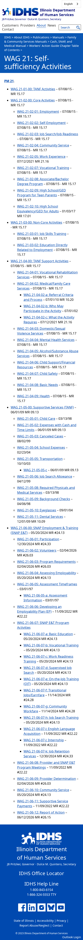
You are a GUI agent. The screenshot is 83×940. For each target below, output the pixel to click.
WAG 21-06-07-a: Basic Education (48, 634)
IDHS (7, 37)
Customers (10, 25)
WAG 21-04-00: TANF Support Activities (39, 261)
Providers (27, 25)
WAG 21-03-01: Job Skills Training (41, 233)
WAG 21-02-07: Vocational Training (43, 168)
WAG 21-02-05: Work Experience (41, 156)
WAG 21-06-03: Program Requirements (46, 561)
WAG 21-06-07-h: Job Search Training (51, 717)
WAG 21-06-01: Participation (38, 539)
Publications (41, 37)
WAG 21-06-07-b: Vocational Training (51, 645)
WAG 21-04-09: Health (33, 396)
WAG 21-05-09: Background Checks (43, 499)
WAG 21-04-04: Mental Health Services (46, 340)
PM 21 (9, 81)
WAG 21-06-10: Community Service (43, 790)
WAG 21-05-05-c (35, 470)
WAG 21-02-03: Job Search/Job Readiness (47, 134)
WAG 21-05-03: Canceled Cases (40, 436)
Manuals (58, 37)
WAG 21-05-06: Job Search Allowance (44, 476)
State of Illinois (24, 921)
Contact (8, 29)
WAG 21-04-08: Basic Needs (37, 385)
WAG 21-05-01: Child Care (36, 418)
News (52, 25)
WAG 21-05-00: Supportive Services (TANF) (42, 407)
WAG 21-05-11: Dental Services (40, 516)
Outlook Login (71, 937)
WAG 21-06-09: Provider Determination (46, 778)
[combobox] (71, 4)
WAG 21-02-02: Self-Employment (41, 123)
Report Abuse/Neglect (34, 925)
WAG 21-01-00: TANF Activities (33, 89)
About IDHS (22, 37)
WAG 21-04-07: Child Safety (37, 373)
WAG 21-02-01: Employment (38, 111)
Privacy (61, 921)
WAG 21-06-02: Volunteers (36, 550)
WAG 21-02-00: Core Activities (33, 100)
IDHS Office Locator (41, 873)
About (41, 25)
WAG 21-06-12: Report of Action (41, 812)
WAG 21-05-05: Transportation (40, 459)
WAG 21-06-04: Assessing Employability (46, 573)
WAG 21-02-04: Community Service (43, 145)
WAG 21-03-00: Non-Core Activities (36, 222)
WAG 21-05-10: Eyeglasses (36, 510)
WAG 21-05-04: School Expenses (41, 447)
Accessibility (45, 921)
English (68, 4)
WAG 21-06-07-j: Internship (44, 740)
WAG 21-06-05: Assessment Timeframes (47, 584)
